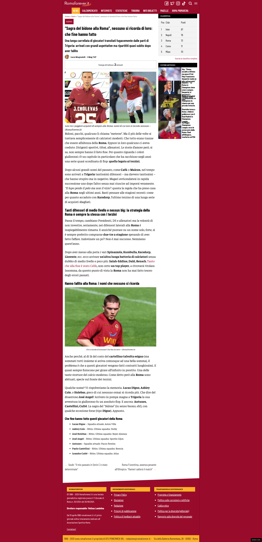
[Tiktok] (184, 3)
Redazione (118, 505)
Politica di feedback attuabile (127, 516)
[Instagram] (178, 3)
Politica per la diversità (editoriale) (173, 511)
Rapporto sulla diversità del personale (175, 516)
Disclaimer (119, 500)
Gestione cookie (256, 540)
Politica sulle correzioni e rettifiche (174, 500)
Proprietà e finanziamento (169, 494)
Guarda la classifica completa (186, 58)
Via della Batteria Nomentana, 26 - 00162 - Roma (176, 538)
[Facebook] (167, 3)
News (76, 10)
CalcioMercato (89, 10)
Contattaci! (71, 529)
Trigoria (135, 10)
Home (67, 16)
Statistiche (122, 10)
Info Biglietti (150, 10)
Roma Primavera (180, 10)
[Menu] (196, 3)
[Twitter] (172, 3)
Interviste (106, 10)
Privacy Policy (120, 494)
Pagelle (164, 10)
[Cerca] (190, 3)
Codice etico (163, 505)
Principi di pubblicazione (125, 511)
